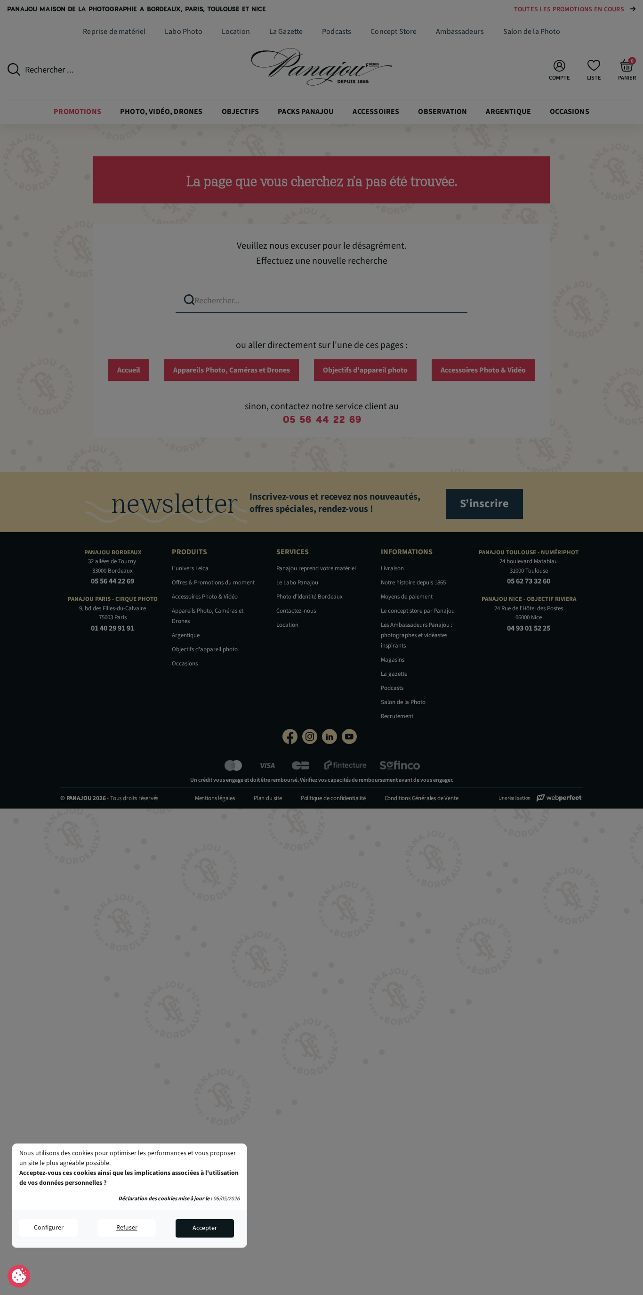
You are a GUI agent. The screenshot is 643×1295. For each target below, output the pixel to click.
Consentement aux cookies (19, 1276)
